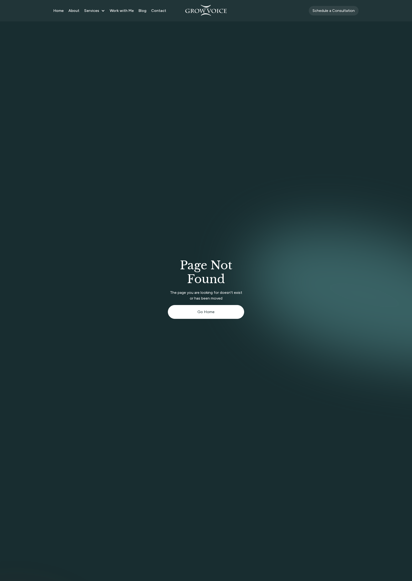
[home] (206, 11)
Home (58, 10)
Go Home (206, 312)
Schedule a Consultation (334, 10)
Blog (142, 10)
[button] (94, 11)
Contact (158, 10)
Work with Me (122, 10)
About (73, 10)
